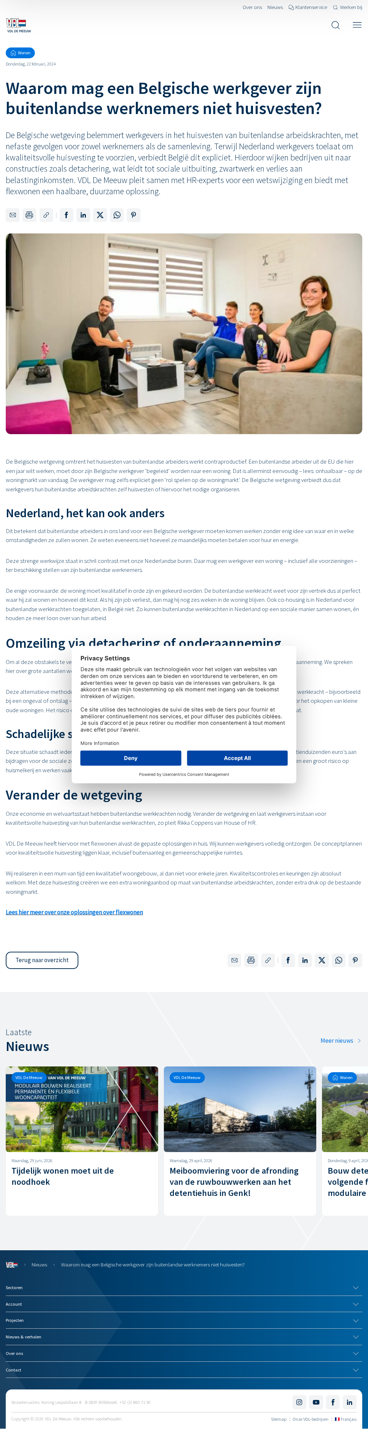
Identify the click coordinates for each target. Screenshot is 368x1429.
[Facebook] (333, 1402)
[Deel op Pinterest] (134, 215)
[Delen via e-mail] (12, 215)
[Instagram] (299, 1402)
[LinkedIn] (349, 1402)
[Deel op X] (100, 215)
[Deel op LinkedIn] (83, 215)
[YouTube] (316, 1402)
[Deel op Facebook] (66, 215)
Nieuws (39, 1264)
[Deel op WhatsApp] (117, 215)
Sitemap (278, 1419)
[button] (42, 960)
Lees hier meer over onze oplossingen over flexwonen (74, 912)
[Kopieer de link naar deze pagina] (46, 215)
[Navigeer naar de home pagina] (18, 25)
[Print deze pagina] (29, 215)
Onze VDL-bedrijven (310, 1419)
